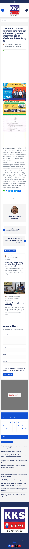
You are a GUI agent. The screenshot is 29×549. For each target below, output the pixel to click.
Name (5, 347)
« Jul (3, 436)
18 (6, 428)
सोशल (20, 44)
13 (14, 425)
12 (10, 425)
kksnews (15, 199)
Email (4, 354)
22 (22, 428)
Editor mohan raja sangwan (11, 44)
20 (14, 428)
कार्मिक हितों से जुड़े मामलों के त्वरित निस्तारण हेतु (11, 451)
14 (18, 425)
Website (5, 361)
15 (22, 425)
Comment (5, 334)
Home (3, 20)
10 (3, 425)
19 (10, 428)
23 (26, 428)
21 (18, 428)
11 (6, 425)
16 (26, 425)
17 (3, 428)
